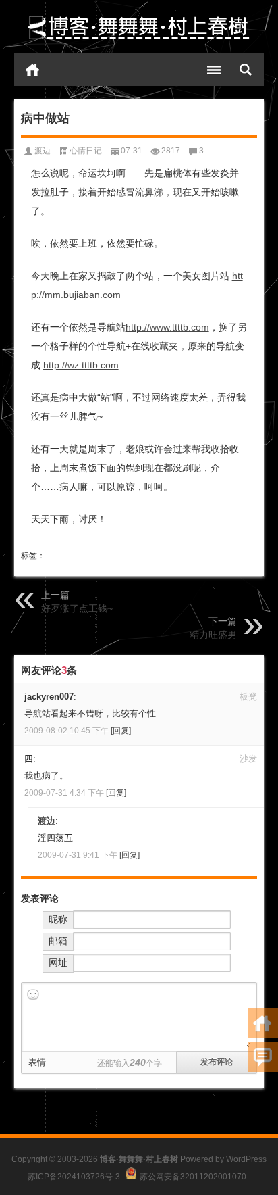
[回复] (121, 730)
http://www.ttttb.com (167, 327)
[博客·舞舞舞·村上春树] (139, 27)
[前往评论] (263, 1057)
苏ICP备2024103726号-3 (74, 1176)
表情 (37, 1062)
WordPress (246, 1159)
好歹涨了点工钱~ (77, 608)
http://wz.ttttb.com (81, 365)
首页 (32, 69)
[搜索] (245, 69)
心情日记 (86, 150)
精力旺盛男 (213, 634)
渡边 (42, 150)
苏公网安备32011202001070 (193, 1176)
